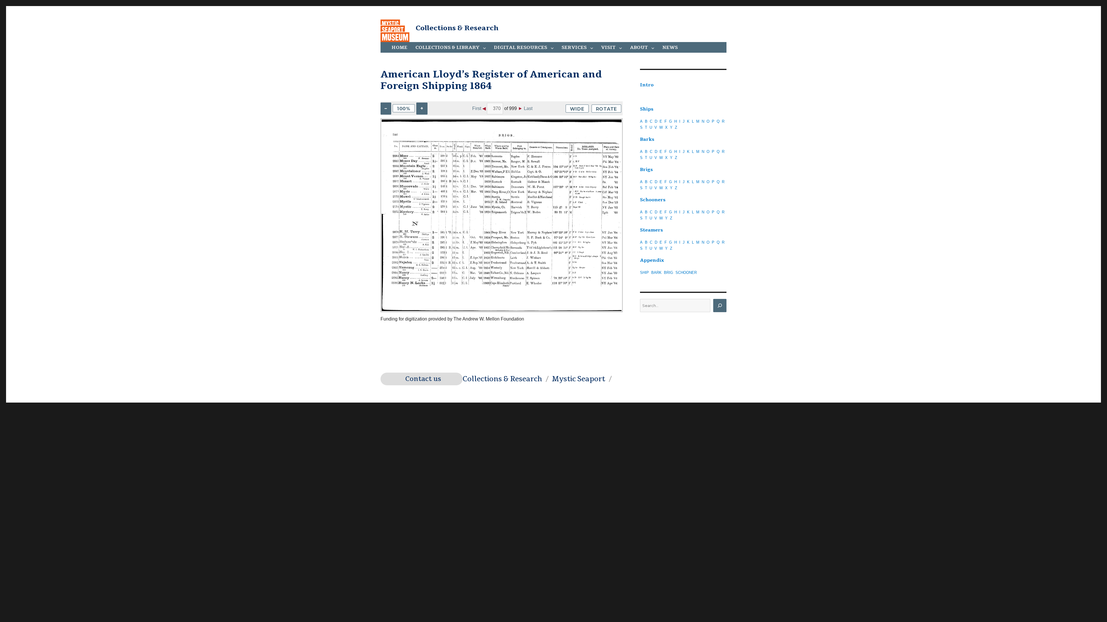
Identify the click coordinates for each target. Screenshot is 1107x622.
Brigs (646, 169)
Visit (608, 47)
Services (574, 47)
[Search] (719, 305)
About (639, 47)
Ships (647, 109)
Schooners (653, 200)
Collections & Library (447, 47)
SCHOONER (686, 272)
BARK (656, 272)
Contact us (423, 379)
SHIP (644, 272)
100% (404, 108)
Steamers (651, 230)
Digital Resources (520, 47)
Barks (647, 139)
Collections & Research (457, 28)
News (670, 47)
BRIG (668, 272)
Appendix (652, 260)
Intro (647, 85)
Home (399, 47)
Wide (577, 109)
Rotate (606, 109)
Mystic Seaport (578, 379)
